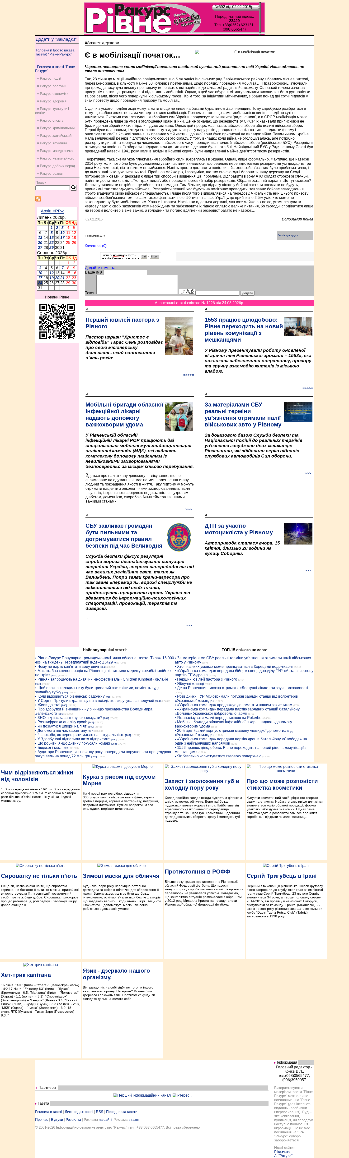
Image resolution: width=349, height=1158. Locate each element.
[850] (91, 726)
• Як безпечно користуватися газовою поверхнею (218, 756)
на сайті (105, 1119)
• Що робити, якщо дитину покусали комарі (72, 743)
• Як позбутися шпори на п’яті (61, 726)
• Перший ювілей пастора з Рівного (206, 679)
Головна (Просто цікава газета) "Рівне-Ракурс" (55, 52)
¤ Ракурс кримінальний (56, 128)
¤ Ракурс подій (49, 78)
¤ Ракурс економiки (52, 94)
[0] (115, 662)
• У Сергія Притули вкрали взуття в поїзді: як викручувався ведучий (94, 701)
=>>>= (188, 375)
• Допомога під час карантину (61, 730)
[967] (91, 731)
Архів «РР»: (52, 211)
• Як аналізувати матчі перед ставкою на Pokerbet (218, 718)
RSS (99, 1112)
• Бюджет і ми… (49, 748)
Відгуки (57, 1119)
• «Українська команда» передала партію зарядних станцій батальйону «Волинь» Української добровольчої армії (237, 711)
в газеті (134, 1119)
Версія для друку (288, 235)
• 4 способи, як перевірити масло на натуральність (79, 735)
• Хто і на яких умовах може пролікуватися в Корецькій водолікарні (234, 666)
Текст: (90, 293)
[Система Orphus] (130, 259)
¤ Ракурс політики (51, 86)
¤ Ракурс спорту (50, 120)
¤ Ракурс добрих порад (56, 166)
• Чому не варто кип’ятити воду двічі (67, 666)
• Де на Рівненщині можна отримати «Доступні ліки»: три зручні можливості (241, 688)
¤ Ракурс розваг (50, 173)
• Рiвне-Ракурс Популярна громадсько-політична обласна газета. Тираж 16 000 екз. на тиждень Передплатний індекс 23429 (104, 660)
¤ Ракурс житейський (54, 135)
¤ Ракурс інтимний (52, 143)
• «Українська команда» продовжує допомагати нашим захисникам (233, 705)
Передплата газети (121, 1112)
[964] (103, 667)
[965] (54, 675)
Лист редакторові (79, 1112)
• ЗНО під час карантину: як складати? (68, 718)
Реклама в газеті (48, 1112)
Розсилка (73, 1119)
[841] (91, 722)
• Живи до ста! (47, 705)
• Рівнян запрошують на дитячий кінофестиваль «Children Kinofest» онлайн (101, 679)
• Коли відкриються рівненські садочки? (70, 696)
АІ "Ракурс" (283, 1156)
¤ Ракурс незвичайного (55, 158)
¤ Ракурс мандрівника (55, 151)
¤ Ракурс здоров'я (51, 101)
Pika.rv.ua (282, 1152)
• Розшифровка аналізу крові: (61, 722)
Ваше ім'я (93, 272)
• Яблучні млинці (189, 684)
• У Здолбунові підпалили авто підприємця (72, 739)
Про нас (41, 1119)
